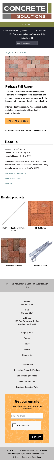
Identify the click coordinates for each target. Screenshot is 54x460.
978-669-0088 (41, 31)
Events (27, 349)
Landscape (19, 130)
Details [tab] (11, 142)
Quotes (27, 338)
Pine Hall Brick (22, 53)
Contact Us (27, 355)
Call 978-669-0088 (17, 121)
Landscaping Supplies (27, 376)
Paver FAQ (9, 184)
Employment (27, 332)
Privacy (16, 457)
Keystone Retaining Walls (27, 387)
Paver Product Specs (13, 178)
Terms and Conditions (31, 457)
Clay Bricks (10, 53)
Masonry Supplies (27, 381)
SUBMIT (36, 437)
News (27, 344)
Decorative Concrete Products (27, 370)
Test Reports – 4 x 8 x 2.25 (15, 173)
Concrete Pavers (27, 364)
